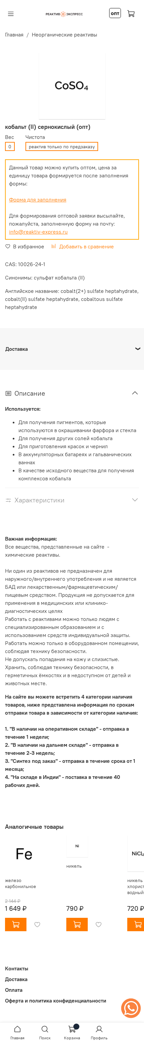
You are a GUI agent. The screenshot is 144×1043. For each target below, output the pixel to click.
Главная (14, 34)
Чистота (35, 137)
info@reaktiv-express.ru (38, 231)
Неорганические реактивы (64, 34)
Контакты (16, 968)
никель (74, 866)
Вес (9, 137)
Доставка (16, 979)
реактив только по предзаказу (62, 147)
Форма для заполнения (37, 199)
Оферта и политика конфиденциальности (55, 1000)
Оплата (13, 989)
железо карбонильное (20, 883)
